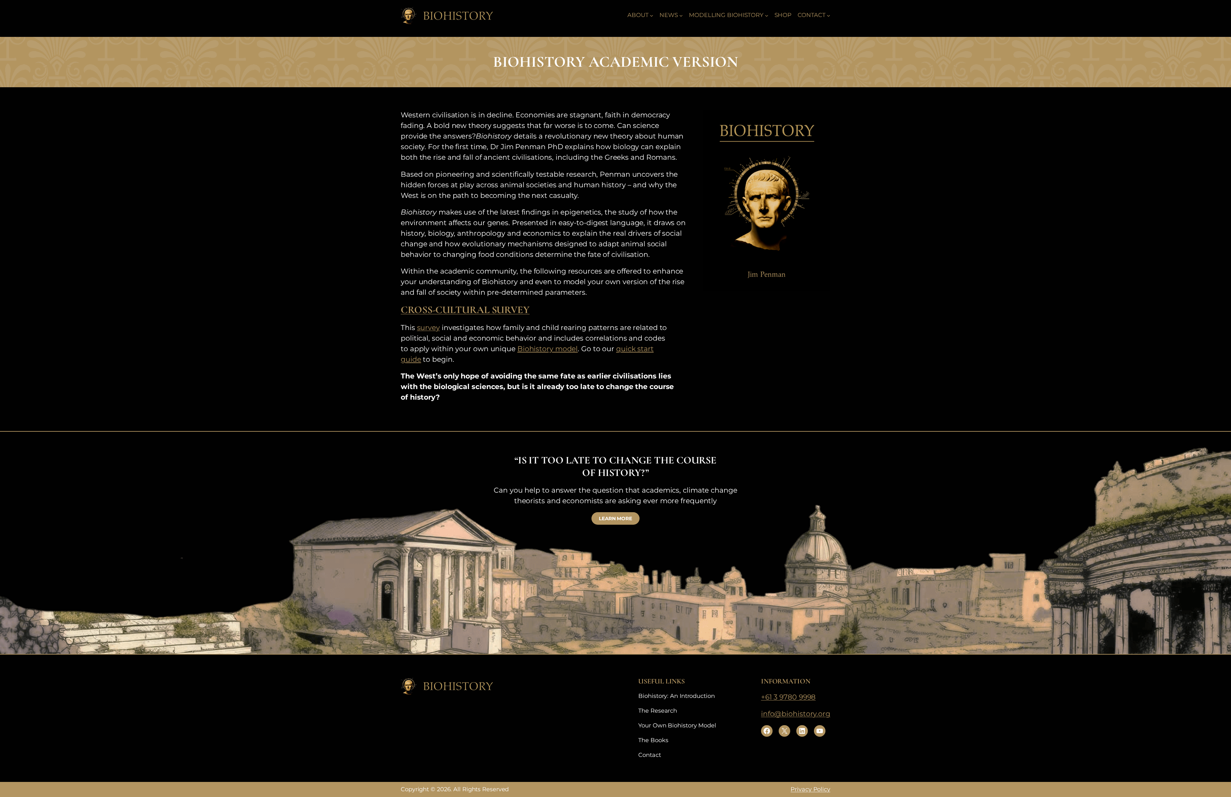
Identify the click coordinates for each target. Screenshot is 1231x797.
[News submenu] (681, 15)
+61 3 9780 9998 (788, 697)
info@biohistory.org (795, 713)
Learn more (615, 518)
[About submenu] (651, 15)
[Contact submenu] (828, 15)
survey (428, 327)
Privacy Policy (810, 789)
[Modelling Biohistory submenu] (766, 15)
